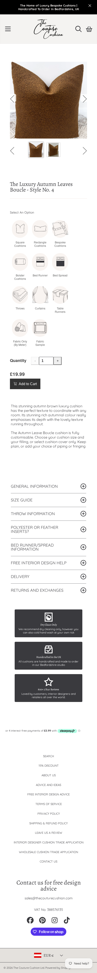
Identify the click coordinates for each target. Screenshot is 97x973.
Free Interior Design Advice (48, 794)
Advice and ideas (48, 785)
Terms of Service (48, 804)
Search (48, 756)
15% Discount (49, 765)
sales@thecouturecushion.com (49, 898)
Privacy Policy (48, 813)
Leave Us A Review (48, 832)
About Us (49, 775)
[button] (8, 29)
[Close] (90, 6)
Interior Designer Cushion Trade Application (48, 842)
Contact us (48, 861)
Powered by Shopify (57, 967)
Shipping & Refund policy (48, 823)
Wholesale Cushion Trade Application (48, 852)
